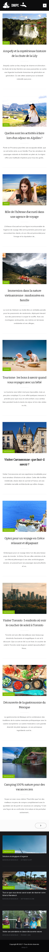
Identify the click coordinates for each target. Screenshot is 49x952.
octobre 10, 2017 (26, 860)
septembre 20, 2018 (27, 899)
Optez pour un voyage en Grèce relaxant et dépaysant (25, 541)
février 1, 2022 (26, 935)
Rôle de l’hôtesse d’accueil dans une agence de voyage (24, 214)
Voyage (6, 42)
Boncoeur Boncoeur (10, 860)
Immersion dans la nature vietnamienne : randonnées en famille (24, 295)
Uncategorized (8, 451)
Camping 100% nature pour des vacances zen (24, 787)
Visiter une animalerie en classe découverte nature (22, 931)
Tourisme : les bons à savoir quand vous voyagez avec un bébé (24, 380)
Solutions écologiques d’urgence (15, 856)
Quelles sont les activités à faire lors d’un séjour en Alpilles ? (24, 136)
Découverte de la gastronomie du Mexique (24, 705)
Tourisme (7, 369)
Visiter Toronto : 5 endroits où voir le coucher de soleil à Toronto (24, 623)
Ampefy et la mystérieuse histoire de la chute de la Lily (24, 53)
